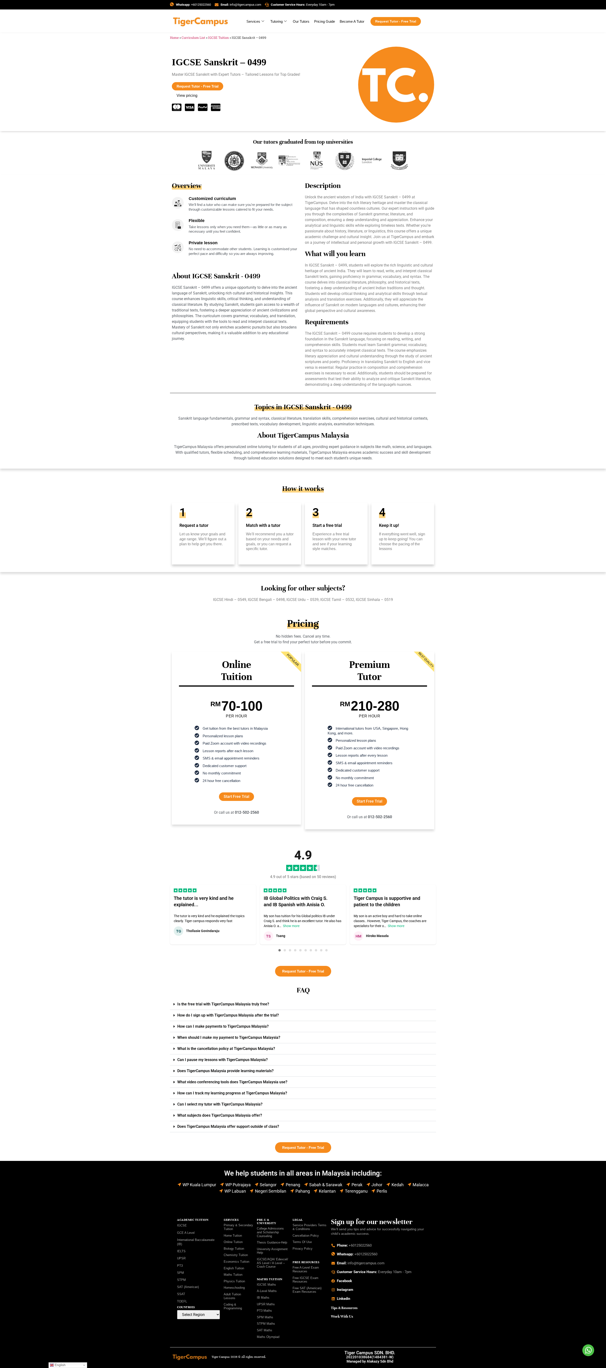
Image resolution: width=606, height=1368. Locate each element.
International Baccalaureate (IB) (195, 1242)
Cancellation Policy (306, 1235)
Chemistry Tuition (236, 1255)
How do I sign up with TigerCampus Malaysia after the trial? (228, 1015)
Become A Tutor (352, 21)
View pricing (187, 95)
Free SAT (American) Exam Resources (307, 1290)
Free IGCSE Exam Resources (305, 1280)
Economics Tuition (236, 1261)
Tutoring (276, 21)
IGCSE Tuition (218, 38)
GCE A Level (186, 1233)
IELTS (181, 1251)
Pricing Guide (324, 21)
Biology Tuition (234, 1248)
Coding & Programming (233, 1306)
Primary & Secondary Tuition (238, 1227)
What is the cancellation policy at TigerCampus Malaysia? (226, 1048)
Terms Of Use (302, 1242)
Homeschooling (234, 1287)
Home (174, 38)
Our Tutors (301, 21)
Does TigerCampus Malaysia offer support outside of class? (228, 1126)
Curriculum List (193, 38)
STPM (181, 1280)
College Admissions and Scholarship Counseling (270, 1232)
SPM (180, 1273)
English (60, 1365)
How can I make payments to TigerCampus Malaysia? (223, 1026)
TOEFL (182, 1301)
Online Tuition (233, 1242)
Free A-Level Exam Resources (306, 1269)
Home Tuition (233, 1235)
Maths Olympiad (268, 1337)
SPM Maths (265, 1317)
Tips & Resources (344, 1308)
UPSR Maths (266, 1304)
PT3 (180, 1265)
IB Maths (263, 1297)
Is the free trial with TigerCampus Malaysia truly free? (223, 1004)
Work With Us (342, 1316)
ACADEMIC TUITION (192, 1220)
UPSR (181, 1258)
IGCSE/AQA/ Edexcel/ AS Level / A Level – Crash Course (272, 1262)
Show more (291, 926)
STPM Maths (266, 1323)
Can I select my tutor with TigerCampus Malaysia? (220, 1104)
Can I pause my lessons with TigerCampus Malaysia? (222, 1059)
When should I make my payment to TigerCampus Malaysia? (228, 1037)
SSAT (181, 1294)
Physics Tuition (234, 1281)
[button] (279, 950)
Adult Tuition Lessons (232, 1296)
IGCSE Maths (266, 1284)
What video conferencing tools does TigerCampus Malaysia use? (232, 1082)
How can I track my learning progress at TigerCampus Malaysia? (232, 1093)
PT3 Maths (264, 1310)
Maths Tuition (233, 1274)
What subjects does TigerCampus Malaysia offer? (219, 1115)
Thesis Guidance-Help (272, 1242)
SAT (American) (188, 1287)
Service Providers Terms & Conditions (309, 1227)
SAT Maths (264, 1330)
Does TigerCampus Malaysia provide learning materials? (225, 1071)
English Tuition (234, 1268)
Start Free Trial (236, 796)
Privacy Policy (302, 1248)
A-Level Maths (267, 1291)
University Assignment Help (272, 1251)
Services (253, 21)
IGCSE (182, 1225)
